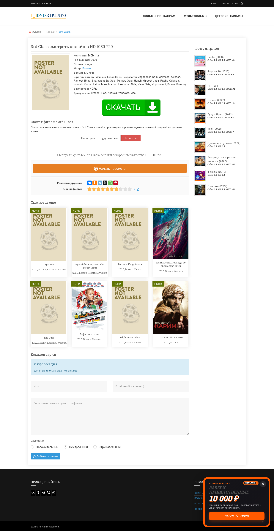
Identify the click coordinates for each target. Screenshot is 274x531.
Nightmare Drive (130, 337)
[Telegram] (100, 183)
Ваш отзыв (37, 440)
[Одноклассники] (94, 183)
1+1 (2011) (214, 85)
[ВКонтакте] (89, 183)
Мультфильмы (195, 16)
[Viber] (48, 493)
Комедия (97, 339)
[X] (105, 183)
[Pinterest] (115, 183)
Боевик (86, 68)
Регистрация (230, 3)
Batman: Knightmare (130, 264)
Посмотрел (88, 138)
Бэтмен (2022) (216, 100)
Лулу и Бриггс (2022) (220, 114)
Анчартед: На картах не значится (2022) (221, 159)
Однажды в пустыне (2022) (223, 143)
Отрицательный (109, 447)
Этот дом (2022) (217, 186)
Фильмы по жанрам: (160, 16)
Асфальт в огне (89, 334)
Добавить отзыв (47, 456)
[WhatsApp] (110, 183)
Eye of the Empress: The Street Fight (89, 266)
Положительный (47, 447)
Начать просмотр (111, 168)
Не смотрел (131, 138)
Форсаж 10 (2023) (218, 71)
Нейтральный (78, 447)
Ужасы (137, 269)
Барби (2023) (215, 57)
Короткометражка (57, 269)
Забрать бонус (237, 516)
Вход (214, 3)
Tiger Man (49, 264)
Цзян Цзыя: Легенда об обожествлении (171, 264)
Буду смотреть (109, 138)
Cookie (198, 508)
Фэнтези (178, 271)
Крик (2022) (214, 128)
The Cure (49, 337)
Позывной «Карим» (171, 337)
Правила (199, 498)
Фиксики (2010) (216, 171)
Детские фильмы (229, 16)
